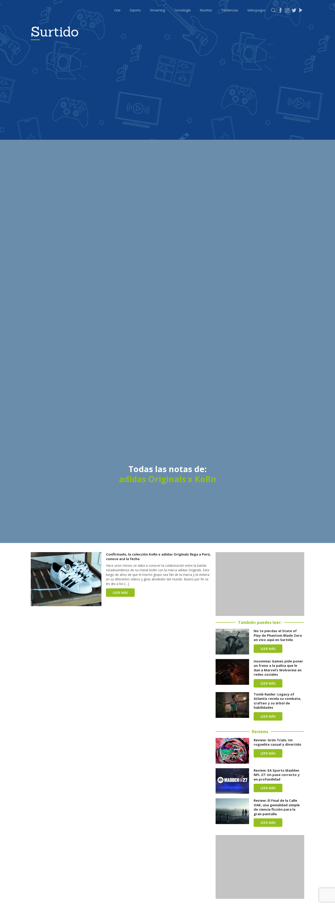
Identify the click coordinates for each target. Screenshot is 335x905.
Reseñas (206, 10)
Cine (117, 10)
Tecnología (182, 10)
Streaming (157, 10)
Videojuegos (256, 10)
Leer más (120, 592)
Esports (135, 10)
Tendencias (229, 10)
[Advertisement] (260, 584)
